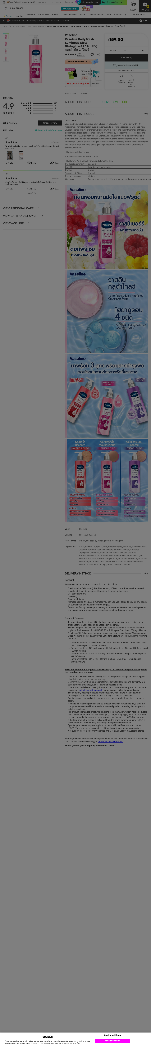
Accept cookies (112, 1040)
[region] (75, 1039)
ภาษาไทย (76, 1043)
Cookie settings (112, 1035)
